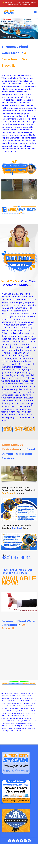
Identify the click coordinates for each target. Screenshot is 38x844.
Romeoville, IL (23, 718)
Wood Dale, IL (12, 731)
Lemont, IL (4, 711)
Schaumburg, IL (18, 721)
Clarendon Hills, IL (18, 701)
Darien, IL (33, 701)
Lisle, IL (15, 711)
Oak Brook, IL (11, 716)
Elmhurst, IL (27, 703)
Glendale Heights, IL (7, 706)
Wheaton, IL (23, 726)
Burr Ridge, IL (20, 698)
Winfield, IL (4, 728)
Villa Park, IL (12, 723)
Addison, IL (4, 693)
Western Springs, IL (27, 723)
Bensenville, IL (6, 695)
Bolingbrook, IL (6, 698)
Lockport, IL (27, 711)
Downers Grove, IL (12, 703)
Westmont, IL (11, 726)
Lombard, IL (5, 713)
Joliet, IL (27, 708)
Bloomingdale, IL (22, 695)
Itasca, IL (17, 708)
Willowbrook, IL (18, 728)
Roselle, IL (4, 721)
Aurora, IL (17, 693)
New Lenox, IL (32, 713)
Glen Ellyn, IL (23, 706)
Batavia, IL (28, 693)
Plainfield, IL (10, 718)
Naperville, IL (18, 713)
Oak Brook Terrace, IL (27, 716)
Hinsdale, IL (5, 708)
